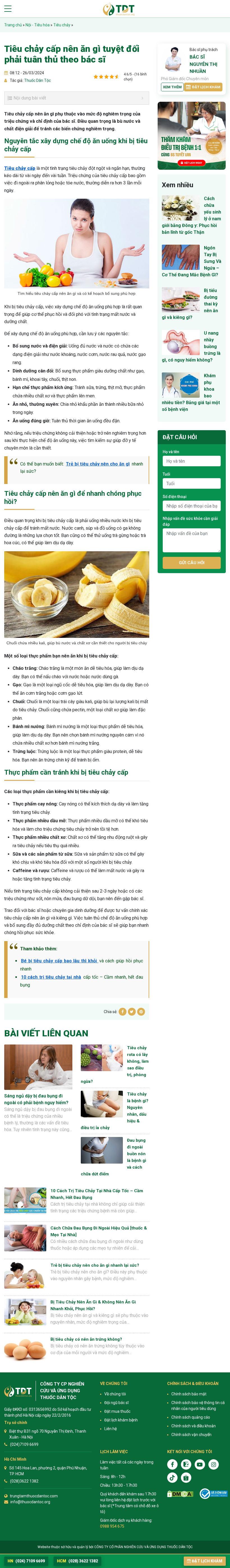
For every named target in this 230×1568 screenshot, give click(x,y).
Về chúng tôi (115, 1394)
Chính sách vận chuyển (191, 1434)
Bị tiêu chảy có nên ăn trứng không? (86, 1339)
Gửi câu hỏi (191, 562)
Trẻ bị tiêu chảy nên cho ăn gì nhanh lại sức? (94, 1265)
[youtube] (200, 1464)
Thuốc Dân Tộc (37, 80)
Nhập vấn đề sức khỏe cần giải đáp (190, 521)
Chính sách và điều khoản (193, 1426)
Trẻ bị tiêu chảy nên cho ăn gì (98, 464)
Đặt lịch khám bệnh (121, 1420)
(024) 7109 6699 (26, 1561)
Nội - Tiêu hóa (38, 25)
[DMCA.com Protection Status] (180, 1494)
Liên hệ (110, 1428)
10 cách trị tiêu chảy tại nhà (51, 977)
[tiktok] (172, 1477)
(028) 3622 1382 (77, 1561)
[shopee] (186, 1477)
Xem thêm (172, 87)
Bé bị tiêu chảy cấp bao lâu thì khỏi (59, 961)
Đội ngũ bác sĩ (116, 1402)
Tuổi (166, 474)
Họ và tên (171, 452)
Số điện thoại (175, 496)
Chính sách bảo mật (188, 1394)
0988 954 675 (112, 1526)
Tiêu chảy (61, 25)
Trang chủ (13, 25)
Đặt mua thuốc (117, 1411)
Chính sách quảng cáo (190, 1417)
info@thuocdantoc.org (30, 1502)
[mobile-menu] (8, 8)
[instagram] (213, 1464)
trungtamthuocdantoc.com (34, 1496)
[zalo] (186, 1464)
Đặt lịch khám (206, 87)
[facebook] (172, 1464)
